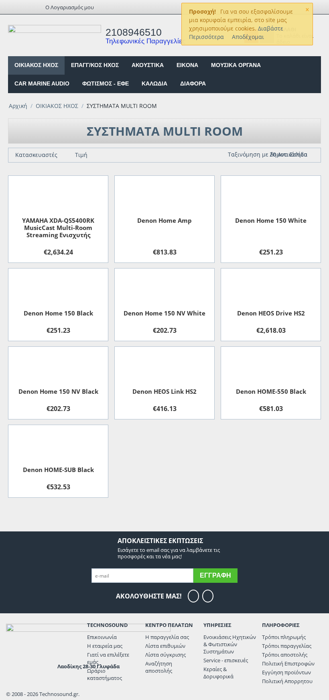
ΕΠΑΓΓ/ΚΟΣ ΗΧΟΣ (95, 65)
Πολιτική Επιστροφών (288, 663)
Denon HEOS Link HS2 (164, 391)
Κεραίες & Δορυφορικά (218, 672)
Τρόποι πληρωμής (284, 637)
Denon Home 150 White (271, 220)
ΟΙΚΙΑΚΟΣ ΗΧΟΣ (36, 65)
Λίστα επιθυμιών (165, 645)
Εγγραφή (215, 575)
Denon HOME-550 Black (271, 391)
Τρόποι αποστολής (284, 654)
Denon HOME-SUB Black (58, 469)
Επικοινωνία (102, 637)
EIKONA (187, 65)
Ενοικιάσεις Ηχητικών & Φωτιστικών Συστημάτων (229, 644)
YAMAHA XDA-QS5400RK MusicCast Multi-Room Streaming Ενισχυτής (58, 227)
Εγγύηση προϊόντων (286, 672)
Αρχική (18, 106)
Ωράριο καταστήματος (104, 674)
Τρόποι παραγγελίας (286, 645)
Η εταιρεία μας (104, 645)
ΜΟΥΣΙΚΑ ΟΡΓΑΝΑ (236, 65)
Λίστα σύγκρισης (165, 654)
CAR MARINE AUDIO (41, 83)
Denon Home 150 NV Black (58, 391)
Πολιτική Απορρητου (287, 681)
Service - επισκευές (225, 660)
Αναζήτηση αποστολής (158, 667)
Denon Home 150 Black (58, 313)
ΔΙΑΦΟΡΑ (193, 83)
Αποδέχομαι (248, 37)
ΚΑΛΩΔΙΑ (154, 83)
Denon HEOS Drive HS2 (271, 313)
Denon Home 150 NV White (164, 313)
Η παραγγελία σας (167, 637)
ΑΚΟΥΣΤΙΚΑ (148, 65)
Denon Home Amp (164, 220)
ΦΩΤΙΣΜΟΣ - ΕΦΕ (105, 83)
